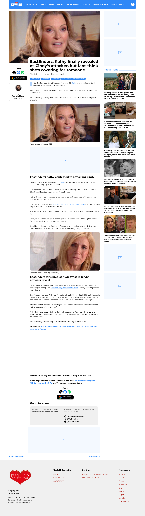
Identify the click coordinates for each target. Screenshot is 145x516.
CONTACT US (58, 478)
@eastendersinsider (75, 416)
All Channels (124, 502)
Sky (120, 488)
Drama (51, 4)
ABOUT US (57, 474)
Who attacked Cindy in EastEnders (73, 78)
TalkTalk (122, 491)
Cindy (61, 182)
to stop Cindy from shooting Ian (64, 288)
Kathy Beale (55, 78)
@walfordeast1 (73, 421)
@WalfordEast (73, 419)
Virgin (121, 495)
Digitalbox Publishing (24, 497)
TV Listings (30, 4)
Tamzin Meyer (18, 96)
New (42, 4)
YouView (122, 498)
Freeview (123, 485)
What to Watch (117, 4)
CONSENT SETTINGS (90, 478)
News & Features (100, 4)
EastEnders (45, 78)
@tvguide (15, 491)
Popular (122, 474)
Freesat (122, 481)
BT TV (121, 478)
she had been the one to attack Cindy (69, 204)
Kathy (74, 83)
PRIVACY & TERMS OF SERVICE (95, 474)
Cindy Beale (35, 78)
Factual (60, 4)
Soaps (85, 4)
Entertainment (73, 4)
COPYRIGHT (58, 481)
